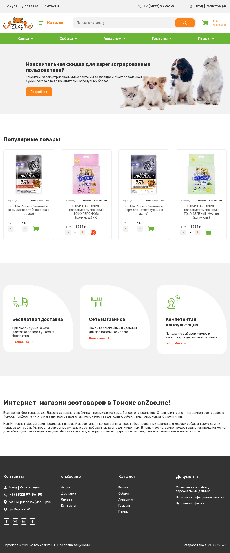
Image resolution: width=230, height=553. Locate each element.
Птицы (123, 512)
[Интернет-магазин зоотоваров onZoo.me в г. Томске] (18, 23)
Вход (199, 6)
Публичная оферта (190, 503)
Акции (65, 487)
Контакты (51, 6)
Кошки (123, 487)
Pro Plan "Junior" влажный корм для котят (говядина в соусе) (28, 210)
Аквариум (125, 500)
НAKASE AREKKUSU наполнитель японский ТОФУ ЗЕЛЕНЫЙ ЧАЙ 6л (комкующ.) (201, 211)
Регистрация (216, 6)
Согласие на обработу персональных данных (193, 489)
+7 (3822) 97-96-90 (160, 6)
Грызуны (124, 506)
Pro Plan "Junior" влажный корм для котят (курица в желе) (144, 210)
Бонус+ (12, 6)
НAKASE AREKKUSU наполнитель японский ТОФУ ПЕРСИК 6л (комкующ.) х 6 (86, 211)
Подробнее (39, 92)
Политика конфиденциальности (200, 497)
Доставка (30, 6)
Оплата (66, 500)
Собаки (123, 493)
